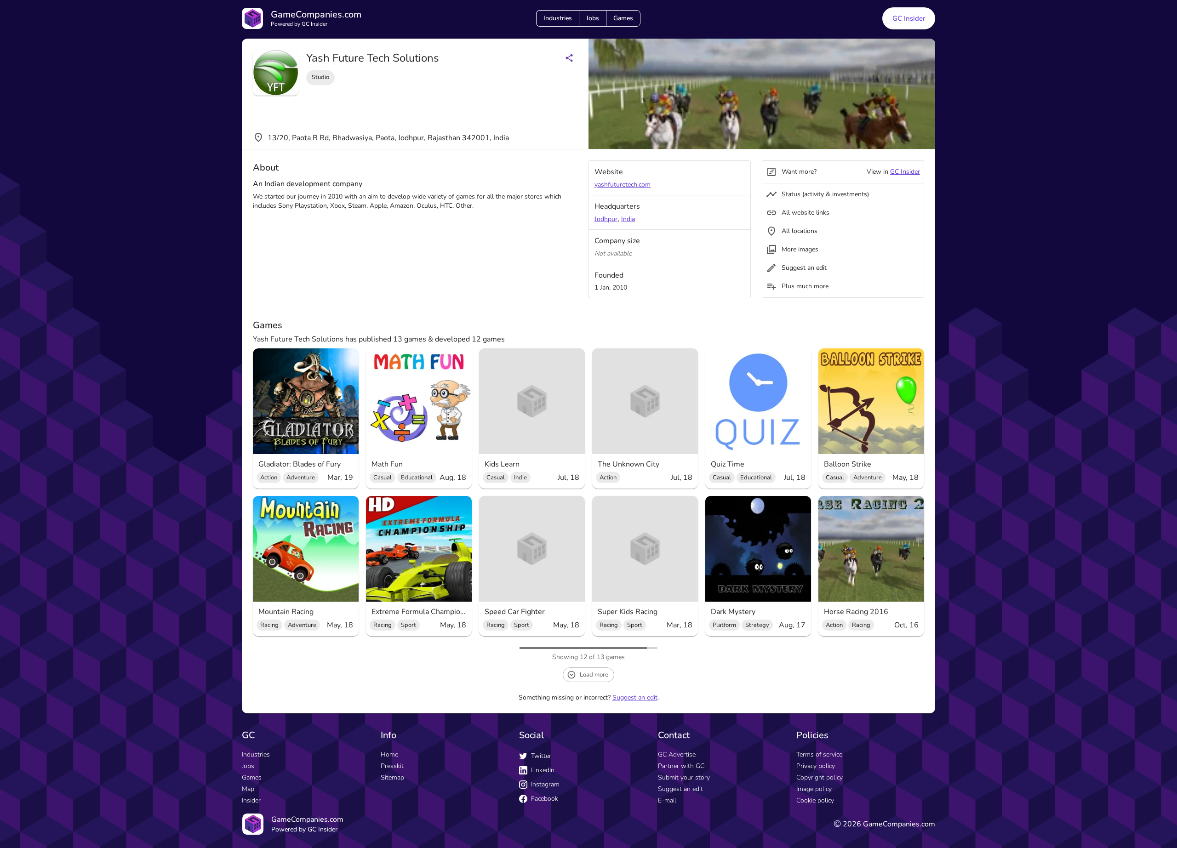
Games (623, 18)
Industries (557, 18)
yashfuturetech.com (622, 184)
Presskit (392, 766)
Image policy (814, 789)
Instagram (545, 784)
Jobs (592, 18)
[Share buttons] (569, 58)
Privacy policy (815, 766)
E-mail (667, 800)
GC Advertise (677, 754)
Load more (594, 675)
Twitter (541, 755)
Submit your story (684, 777)
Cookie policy (815, 800)
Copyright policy (819, 777)
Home (389, 754)
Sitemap (392, 777)
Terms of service (819, 754)
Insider (251, 800)
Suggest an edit (634, 697)
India (628, 219)
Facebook (544, 798)
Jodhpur (605, 219)
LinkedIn (542, 770)
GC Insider (908, 18)
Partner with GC (681, 766)
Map (248, 789)
